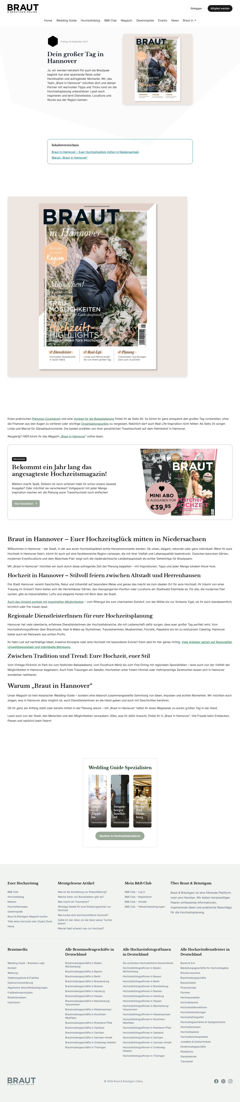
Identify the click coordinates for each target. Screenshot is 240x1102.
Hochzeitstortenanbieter (194, 1036)
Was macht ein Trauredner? (73, 901)
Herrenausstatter (190, 997)
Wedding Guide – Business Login (26, 963)
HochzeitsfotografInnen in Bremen (142, 991)
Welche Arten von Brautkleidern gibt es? (81, 896)
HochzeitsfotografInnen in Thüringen (144, 1055)
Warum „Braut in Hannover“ (70, 157)
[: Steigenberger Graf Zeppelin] (98, 801)
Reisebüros (186, 1051)
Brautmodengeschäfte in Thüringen (85, 1047)
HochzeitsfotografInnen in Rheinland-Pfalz (147, 1027)
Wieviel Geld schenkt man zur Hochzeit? (81, 928)
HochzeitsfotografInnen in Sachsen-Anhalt (147, 1042)
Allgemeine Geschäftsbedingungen (28, 987)
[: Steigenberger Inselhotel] (120, 801)
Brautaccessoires (190, 972)
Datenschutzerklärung (20, 982)
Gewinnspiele (145, 20)
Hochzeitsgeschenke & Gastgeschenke (202, 1022)
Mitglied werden (220, 8)
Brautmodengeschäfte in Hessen (84, 996)
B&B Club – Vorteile (136, 901)
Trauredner (186, 1061)
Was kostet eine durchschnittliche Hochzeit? (83, 915)
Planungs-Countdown (46, 419)
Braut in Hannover (73, 436)
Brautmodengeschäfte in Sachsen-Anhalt (88, 1037)
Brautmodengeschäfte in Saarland (84, 1027)
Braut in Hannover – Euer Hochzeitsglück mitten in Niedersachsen (95, 152)
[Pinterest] (223, 1081)
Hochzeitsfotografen (192, 1017)
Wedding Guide (66, 20)
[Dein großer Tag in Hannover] (23, 8)
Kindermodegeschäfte (193, 1046)
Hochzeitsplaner (189, 1031)
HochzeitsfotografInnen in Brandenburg (145, 986)
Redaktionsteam (17, 997)
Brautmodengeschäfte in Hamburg (85, 991)
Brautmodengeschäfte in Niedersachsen (88, 1009)
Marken (12, 901)
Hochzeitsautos (189, 1002)
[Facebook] (216, 1081)
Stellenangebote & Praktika (23, 977)
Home (48, 20)
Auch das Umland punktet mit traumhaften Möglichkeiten (46, 602)
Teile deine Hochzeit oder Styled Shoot (30, 921)
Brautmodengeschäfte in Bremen (84, 986)
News (175, 20)
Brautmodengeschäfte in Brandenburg (87, 981)
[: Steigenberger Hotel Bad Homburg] (142, 801)
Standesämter (188, 1056)
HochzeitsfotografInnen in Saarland (143, 1032)
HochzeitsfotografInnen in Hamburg (143, 996)
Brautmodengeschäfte (193, 977)
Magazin (126, 20)
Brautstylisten (188, 982)
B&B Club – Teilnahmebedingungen (145, 906)
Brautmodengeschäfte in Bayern (83, 971)
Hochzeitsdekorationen (193, 1007)
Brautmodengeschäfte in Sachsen (84, 1032)
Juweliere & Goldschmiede (195, 1041)
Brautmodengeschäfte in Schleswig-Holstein (90, 1042)
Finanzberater (188, 987)
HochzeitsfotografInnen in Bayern (142, 976)
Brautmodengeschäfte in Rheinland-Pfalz (88, 1022)
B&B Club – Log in (135, 892)
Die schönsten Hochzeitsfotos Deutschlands (148, 963)
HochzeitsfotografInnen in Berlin (141, 981)
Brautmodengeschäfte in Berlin (82, 976)
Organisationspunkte (95, 424)
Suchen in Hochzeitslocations (120, 836)
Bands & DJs (187, 963)
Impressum (14, 1002)
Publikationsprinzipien (20, 992)
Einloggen (196, 8)
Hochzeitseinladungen (193, 1012)
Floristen (185, 992)
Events (162, 20)
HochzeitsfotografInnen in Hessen (142, 1001)
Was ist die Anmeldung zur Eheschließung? (82, 892)
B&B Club (110, 20)
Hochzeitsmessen (18, 906)
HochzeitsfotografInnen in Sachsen (143, 1037)
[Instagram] (230, 1081)
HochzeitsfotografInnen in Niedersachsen (146, 1014)
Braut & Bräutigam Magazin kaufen (28, 916)
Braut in (188, 20)
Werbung (13, 972)
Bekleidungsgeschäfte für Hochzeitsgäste (204, 968)
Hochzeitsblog (90, 20)
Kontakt (12, 968)
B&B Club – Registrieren (138, 896)
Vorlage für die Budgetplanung (94, 419)
